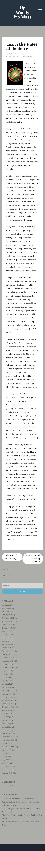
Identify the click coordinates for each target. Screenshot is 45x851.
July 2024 (5, 674)
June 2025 (6, 638)
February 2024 (7, 691)
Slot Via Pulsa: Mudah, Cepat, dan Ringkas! (18, 799)
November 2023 (8, 700)
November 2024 (8, 661)
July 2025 (5, 635)
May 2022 (5, 760)
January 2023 (7, 734)
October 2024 (7, 664)
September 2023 (8, 707)
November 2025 (8, 621)
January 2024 (7, 694)
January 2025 (7, 654)
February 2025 (8, 651)
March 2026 (6, 608)
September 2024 (8, 668)
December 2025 (8, 618)
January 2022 (7, 773)
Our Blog (29, 57)
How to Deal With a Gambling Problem (33, 558)
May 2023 (5, 720)
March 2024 (6, 687)
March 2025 (6, 648)
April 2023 (6, 724)
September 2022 (8, 747)
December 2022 (8, 737)
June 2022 (6, 757)
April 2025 (6, 645)
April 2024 (6, 684)
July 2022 (5, 753)
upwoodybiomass (12, 57)
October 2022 (7, 743)
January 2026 (7, 615)
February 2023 (7, 730)
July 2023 (5, 714)
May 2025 (5, 641)
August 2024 (7, 671)
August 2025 (7, 631)
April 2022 (6, 763)
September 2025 (8, 628)
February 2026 (7, 612)
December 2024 (8, 658)
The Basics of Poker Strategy (11, 557)
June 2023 (6, 717)
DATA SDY (6, 576)
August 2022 (7, 750)
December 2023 (8, 697)
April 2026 (6, 605)
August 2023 (7, 710)
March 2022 (6, 767)
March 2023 (6, 727)
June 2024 (6, 677)
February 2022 (7, 770)
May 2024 (5, 681)
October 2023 (7, 704)
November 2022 (8, 740)
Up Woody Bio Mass (22, 12)
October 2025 (7, 625)
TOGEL (5, 569)
